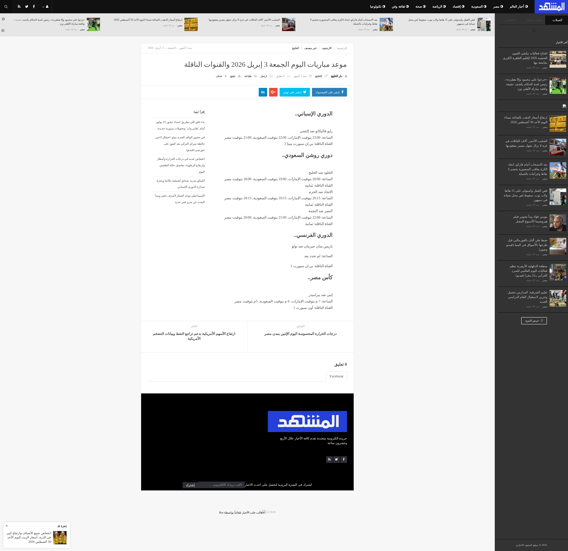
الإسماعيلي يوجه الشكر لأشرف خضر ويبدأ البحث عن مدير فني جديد (180, 199)
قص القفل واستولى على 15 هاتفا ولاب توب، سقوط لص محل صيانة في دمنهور (525, 195)
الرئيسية (342, 48)
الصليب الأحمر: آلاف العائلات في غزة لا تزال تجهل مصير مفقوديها (244, 19)
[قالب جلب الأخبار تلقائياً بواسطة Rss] (242, 512)
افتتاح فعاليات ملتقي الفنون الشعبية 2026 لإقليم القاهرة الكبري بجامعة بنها (525, 58)
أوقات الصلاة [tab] (534, 20)
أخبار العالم (517, 6)
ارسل (263, 76)
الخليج (295, 48)
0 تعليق (280, 76)
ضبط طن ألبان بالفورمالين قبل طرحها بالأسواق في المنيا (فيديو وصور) (526, 245)
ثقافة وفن (399, 6)
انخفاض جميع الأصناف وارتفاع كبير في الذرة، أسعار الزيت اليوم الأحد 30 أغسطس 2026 (29, 537)
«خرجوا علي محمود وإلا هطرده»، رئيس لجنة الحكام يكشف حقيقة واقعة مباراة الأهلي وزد (526, 84)
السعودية (477, 6)
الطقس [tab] (511, 20)
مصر (497, 6)
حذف (219, 76)
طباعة (248, 76)
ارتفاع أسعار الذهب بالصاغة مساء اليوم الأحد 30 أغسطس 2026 (148, 19)
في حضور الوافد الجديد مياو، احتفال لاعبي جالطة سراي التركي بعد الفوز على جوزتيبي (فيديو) (180, 144)
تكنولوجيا (376, 6)
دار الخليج (336, 76)
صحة (419, 6)
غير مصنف (310, 48)
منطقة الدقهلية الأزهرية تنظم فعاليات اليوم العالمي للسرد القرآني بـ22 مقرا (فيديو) (528, 271)
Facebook (336, 376)
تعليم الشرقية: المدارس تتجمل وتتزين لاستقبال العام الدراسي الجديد (527, 297)
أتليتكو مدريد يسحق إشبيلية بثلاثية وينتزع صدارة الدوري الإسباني (181, 184)
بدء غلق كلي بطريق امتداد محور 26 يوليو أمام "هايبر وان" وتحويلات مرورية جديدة (180, 125)
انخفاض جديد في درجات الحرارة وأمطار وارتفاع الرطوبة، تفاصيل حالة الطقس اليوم (181, 165)
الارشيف (327, 48)
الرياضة (437, 6)
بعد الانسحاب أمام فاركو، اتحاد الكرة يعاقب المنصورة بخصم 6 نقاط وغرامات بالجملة (527, 169)
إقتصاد (457, 6)
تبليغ (232, 76)
